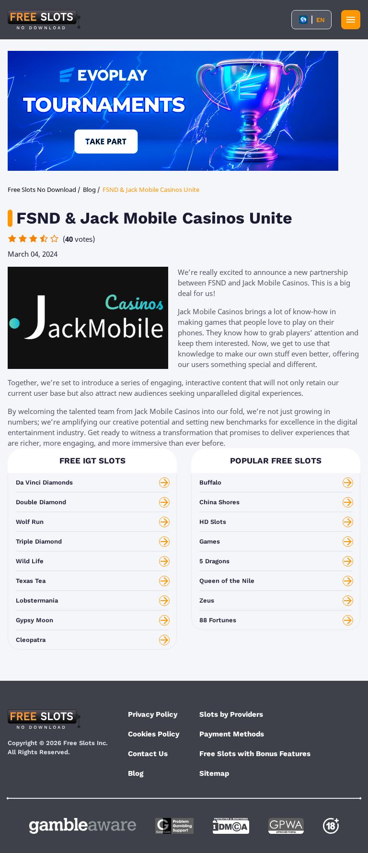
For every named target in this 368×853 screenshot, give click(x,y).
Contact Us (148, 753)
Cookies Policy (153, 734)
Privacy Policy (152, 714)
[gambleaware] (82, 826)
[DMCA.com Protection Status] (231, 826)
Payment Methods (231, 734)
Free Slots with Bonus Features (254, 753)
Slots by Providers (231, 714)
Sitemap (214, 773)
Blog (135, 773)
